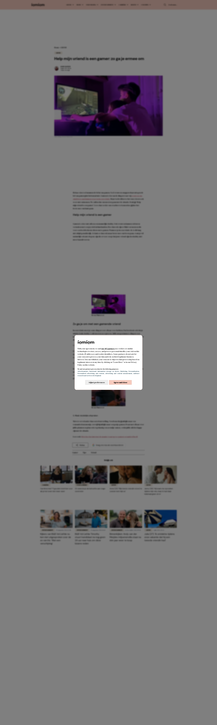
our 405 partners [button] (108, 348)
